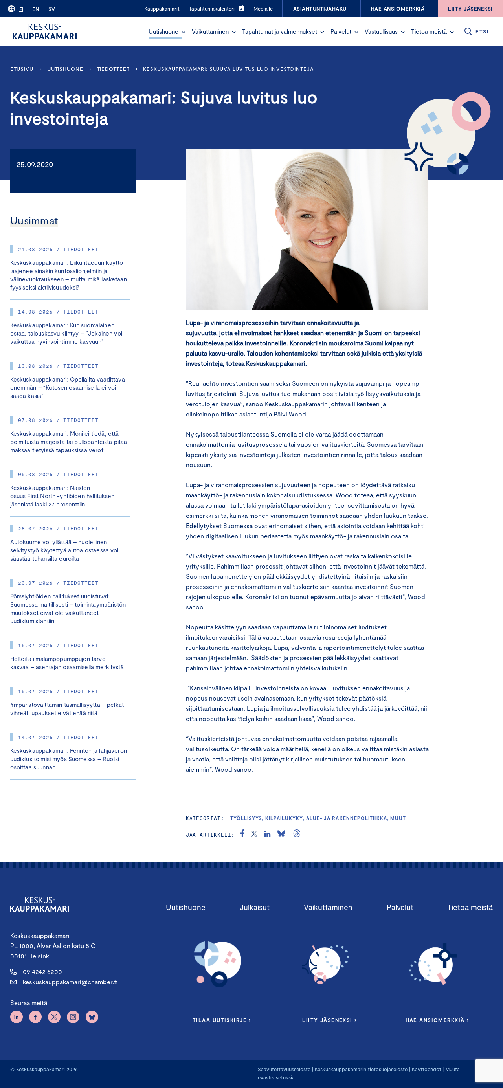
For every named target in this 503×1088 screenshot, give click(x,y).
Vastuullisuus (381, 31)
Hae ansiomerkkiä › (437, 1020)
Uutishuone (163, 31)
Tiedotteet (113, 69)
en (35, 9)
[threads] (296, 834)
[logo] (45, 31)
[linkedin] (267, 834)
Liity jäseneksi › (329, 1020)
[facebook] (242, 834)
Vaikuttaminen (210, 31)
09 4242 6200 (42, 971)
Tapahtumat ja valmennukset (279, 31)
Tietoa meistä (429, 31)
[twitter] (254, 834)
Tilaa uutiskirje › (222, 1020)
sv (51, 9)
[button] (183, 32)
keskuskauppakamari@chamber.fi (70, 981)
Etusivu (21, 69)
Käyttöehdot (426, 1069)
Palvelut (340, 31)
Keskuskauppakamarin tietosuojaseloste (360, 1069)
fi (21, 9)
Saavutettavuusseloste (284, 1069)
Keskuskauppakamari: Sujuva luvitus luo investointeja (228, 69)
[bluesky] (281, 834)
